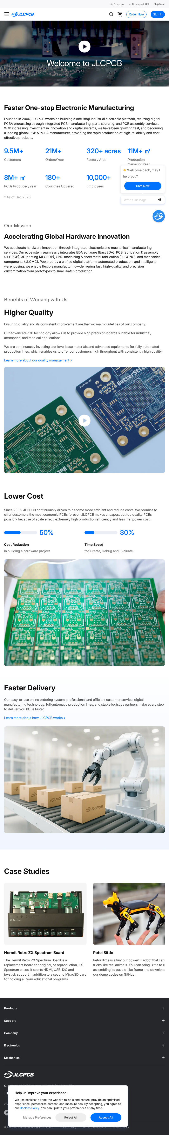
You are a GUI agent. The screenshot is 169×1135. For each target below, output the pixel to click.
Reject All (70, 1117)
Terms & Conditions (94, 1127)
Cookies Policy (120, 1127)
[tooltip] (142, 179)
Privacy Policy (68, 1127)
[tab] (84, 1008)
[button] (84, 1008)
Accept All (106, 1117)
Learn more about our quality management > (38, 360)
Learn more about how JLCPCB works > (35, 718)
